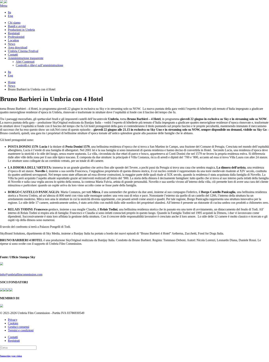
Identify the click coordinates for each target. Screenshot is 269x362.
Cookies (13, 323)
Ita (9, 12)
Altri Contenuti (25, 61)
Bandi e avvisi (17, 26)
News (11, 44)
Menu (3, 5)
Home (12, 82)
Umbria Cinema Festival (23, 51)
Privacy (12, 319)
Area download (17, 47)
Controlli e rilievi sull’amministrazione (39, 65)
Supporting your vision (11, 356)
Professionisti (16, 36)
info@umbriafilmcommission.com (21, 274)
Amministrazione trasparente (25, 58)
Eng (10, 16)
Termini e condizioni (20, 330)
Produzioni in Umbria (21, 29)
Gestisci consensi (18, 326)
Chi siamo (14, 22)
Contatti (13, 54)
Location (13, 40)
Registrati (14, 33)
